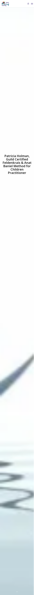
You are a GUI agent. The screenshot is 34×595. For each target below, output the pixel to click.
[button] (32, 3)
